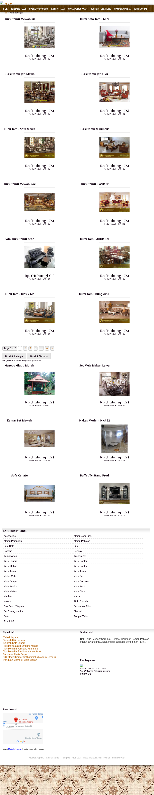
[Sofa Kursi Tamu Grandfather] (39, 271)
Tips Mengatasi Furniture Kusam (20, 645)
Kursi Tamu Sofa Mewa (19, 129)
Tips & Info (9, 621)
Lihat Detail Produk (42, 65)
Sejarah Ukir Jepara (14, 640)
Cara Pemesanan (77, 9)
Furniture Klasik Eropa (15, 654)
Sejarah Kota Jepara (14, 643)
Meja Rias (79, 591)
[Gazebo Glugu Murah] (39, 397)
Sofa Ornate (19, 475)
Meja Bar (78, 576)
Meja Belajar (10, 581)
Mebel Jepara (10, 637)
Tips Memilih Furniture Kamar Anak (22, 651)
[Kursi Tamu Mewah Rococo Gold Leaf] (39, 216)
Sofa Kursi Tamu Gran (19, 239)
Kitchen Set (80, 556)
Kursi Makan (10, 566)
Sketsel (78, 611)
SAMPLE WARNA (122, 9)
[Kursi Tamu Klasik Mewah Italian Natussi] (39, 326)
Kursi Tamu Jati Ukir (94, 74)
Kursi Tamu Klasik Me (19, 294)
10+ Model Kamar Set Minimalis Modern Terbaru (29, 657)
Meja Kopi (79, 586)
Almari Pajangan (13, 541)
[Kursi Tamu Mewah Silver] (39, 51)
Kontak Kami (58, 9)
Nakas (7, 601)
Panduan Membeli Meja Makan (20, 660)
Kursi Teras (80, 571)
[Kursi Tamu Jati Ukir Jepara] (114, 106)
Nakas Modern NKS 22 (94, 420)
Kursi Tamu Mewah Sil (19, 19)
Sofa (6, 616)
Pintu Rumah (81, 601)
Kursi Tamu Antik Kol (94, 239)
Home (5, 9)
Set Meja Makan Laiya (94, 365)
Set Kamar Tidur (82, 606)
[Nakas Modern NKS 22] (114, 452)
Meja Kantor (10, 586)
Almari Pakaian (82, 541)
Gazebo (8, 551)
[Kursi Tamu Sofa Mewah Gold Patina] (39, 161)
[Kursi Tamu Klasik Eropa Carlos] (114, 216)
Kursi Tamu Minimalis (94, 129)
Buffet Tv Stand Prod (94, 475)
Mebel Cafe (10, 576)
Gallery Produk (38, 9)
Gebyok (78, 551)
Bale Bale (9, 546)
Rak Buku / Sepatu (14, 606)
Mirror (77, 596)
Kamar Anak (10, 556)
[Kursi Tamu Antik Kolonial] (114, 271)
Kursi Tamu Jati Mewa (19, 74)
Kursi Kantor (80, 561)
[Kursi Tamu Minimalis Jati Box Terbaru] (114, 161)
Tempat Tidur (81, 616)
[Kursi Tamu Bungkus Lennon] (114, 326)
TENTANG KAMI (18, 9)
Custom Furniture (100, 9)
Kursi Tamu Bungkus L (94, 294)
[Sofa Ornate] (39, 507)
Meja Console (81, 581)
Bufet (76, 546)
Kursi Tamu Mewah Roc (19, 184)
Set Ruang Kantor (13, 611)
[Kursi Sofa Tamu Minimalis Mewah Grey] (114, 51)
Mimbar (8, 596)
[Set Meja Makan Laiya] (114, 397)
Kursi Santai (80, 566)
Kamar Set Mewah (19, 420)
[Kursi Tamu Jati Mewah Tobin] (39, 106)
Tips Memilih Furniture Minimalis (20, 648)
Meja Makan (10, 591)
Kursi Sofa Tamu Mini (94, 19)
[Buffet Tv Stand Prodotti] (114, 507)
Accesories (10, 536)
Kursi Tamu (10, 571)
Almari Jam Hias (82, 536)
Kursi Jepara (10, 561)
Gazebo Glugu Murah (19, 365)
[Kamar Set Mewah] (39, 452)
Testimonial (140, 9)
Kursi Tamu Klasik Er (94, 184)
